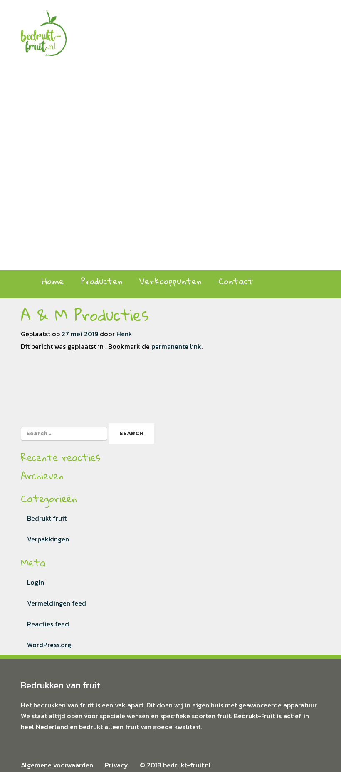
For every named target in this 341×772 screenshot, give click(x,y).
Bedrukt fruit (47, 518)
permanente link (176, 346)
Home (53, 281)
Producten (102, 281)
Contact (235, 281)
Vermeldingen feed (56, 603)
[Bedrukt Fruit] (44, 27)
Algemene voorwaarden (57, 765)
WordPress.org (49, 645)
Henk (124, 334)
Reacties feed (48, 624)
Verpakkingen (48, 539)
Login (35, 582)
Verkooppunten (170, 281)
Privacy (116, 765)
